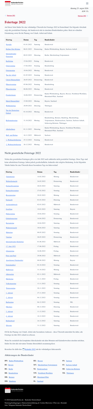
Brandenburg (13, 373)
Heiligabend (10, 321)
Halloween (9, 269)
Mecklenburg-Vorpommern (47, 365)
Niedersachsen (42, 369)
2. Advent (9, 297)
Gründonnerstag (11, 218)
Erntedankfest (11, 265)
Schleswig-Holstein (73, 369)
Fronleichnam (11, 95)
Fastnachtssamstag (12, 186)
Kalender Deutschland (33, 400)
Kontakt (64, 403)
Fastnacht (9, 200)
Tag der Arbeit (11, 75)
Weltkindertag (11, 105)
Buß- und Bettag (12, 135)
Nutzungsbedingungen (13, 403)
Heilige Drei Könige (13, 49)
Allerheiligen (10, 129)
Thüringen (70, 373)
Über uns (56, 403)
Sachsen (69, 361)
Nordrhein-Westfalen (45, 373)
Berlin (11, 369)
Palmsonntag (10, 214)
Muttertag (9, 232)
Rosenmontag (11, 195)
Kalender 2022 (30, 349)
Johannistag (10, 251)
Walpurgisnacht (11, 228)
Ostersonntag (10, 66)
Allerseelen (10, 274)
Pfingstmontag (11, 89)
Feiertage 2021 (11, 15)
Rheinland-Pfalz (43, 377)
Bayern (10, 365)
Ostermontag (10, 70)
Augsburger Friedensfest (14, 260)
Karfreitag (9, 61)
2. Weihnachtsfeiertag (13, 144)
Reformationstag (11, 120)
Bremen (11, 377)
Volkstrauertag (11, 283)
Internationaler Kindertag (15, 241)
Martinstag (9, 279)
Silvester (9, 325)
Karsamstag (10, 223)
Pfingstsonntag (11, 84)
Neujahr (9, 44)
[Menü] (87, 3)
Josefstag (9, 209)
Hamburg (12, 381)
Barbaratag (10, 302)
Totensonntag (10, 288)
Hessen (40, 361)
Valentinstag (10, 176)
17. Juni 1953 (11, 246)
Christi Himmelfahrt (13, 79)
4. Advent (9, 316)
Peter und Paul (11, 255)
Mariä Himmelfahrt (12, 101)
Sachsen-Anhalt (71, 365)
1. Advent (9, 293)
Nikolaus (9, 307)
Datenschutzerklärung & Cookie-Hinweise (37, 403)
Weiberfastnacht (11, 181)
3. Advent (9, 311)
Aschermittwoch (11, 204)
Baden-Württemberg (16, 361)
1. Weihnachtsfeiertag (13, 140)
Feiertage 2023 (82, 16)
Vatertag (9, 237)
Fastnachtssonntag (12, 190)
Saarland (40, 381)
